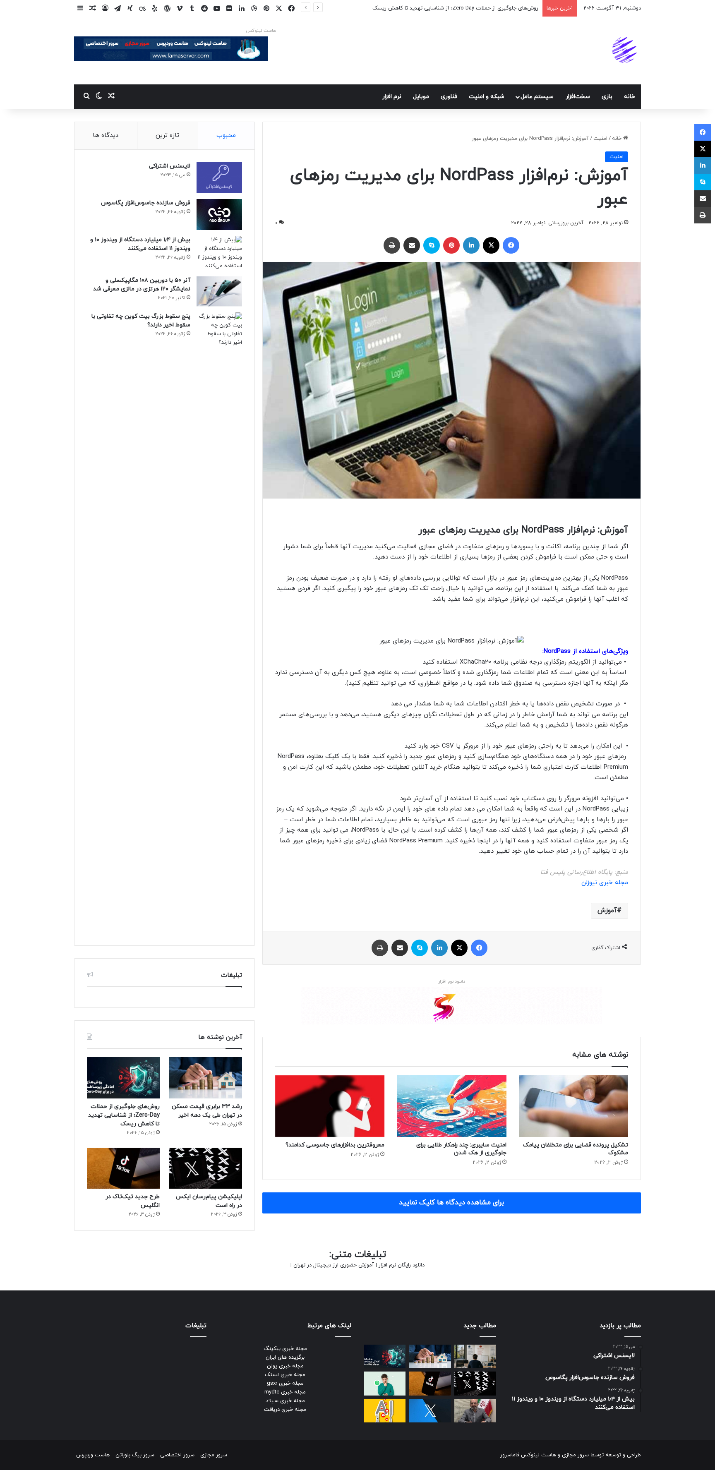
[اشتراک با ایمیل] (411, 245)
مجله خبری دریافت (285, 1409)
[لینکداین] (471, 245)
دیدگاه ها (105, 135)
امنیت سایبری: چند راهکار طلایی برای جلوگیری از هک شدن (461, 1149)
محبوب (226, 135)
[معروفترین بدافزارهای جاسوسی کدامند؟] (329, 1106)
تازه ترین (167, 135)
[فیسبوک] (511, 245)
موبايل (421, 97)
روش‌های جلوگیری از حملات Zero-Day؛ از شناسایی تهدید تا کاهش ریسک (455, 8)
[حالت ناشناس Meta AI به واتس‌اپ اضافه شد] (384, 1383)
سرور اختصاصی (177, 1455)
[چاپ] (392, 245)
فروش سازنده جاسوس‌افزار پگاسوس (145, 203)
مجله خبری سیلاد (285, 1401)
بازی (607, 97)
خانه (629, 97)
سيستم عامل (537, 97)
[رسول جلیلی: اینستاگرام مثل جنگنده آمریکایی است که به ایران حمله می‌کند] (475, 1410)
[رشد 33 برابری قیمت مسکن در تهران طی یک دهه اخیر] (205, 1077)
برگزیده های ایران (285, 1357)
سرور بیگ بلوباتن (134, 1455)
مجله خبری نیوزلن (604, 882)
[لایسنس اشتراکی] (219, 177)
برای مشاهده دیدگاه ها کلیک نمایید (451, 1203)
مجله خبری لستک (285, 1375)
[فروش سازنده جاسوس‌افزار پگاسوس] (219, 214)
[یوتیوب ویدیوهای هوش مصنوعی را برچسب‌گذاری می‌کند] (384, 1410)
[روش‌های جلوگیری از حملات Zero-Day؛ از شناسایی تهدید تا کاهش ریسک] (123, 1077)
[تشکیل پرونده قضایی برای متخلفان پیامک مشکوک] (573, 1106)
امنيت (600, 138)
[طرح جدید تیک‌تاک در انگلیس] (123, 1168)
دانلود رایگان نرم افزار (402, 1265)
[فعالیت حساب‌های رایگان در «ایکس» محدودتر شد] (430, 1410)
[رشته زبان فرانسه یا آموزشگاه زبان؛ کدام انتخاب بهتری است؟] (475, 1356)
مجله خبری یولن (285, 1366)
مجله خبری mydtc (285, 1392)
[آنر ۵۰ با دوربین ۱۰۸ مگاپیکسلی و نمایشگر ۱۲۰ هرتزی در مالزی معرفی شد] (219, 291)
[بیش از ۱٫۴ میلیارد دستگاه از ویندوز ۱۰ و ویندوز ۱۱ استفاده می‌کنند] (219, 253)
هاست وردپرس (93, 1455)
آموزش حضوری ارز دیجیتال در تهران (333, 1265)
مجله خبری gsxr (285, 1383)
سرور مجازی (575, 1455)
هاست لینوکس (261, 30)
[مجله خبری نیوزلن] (625, 51)
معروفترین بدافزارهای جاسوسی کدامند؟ (335, 1145)
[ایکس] (491, 245)
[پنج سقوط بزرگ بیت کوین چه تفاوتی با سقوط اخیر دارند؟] (219, 622)
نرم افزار (391, 97)
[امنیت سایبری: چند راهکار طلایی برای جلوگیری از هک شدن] (451, 1106)
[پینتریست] (451, 245)
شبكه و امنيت (486, 97)
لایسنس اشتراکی (169, 166)
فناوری (449, 97)
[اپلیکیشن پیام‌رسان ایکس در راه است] (205, 1168)
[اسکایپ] (431, 245)
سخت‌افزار (578, 97)
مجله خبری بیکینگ (285, 1348)
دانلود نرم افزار (451, 981)
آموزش (607, 910)
